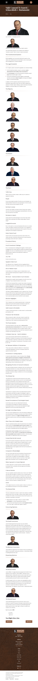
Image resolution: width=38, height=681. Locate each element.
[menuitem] (7, 679)
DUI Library (19, 659)
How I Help (19, 654)
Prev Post (9, 621)
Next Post (29, 621)
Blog (19, 661)
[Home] (19, 2)
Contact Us (19, 663)
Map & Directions (19, 645)
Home (19, 650)
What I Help (19, 657)
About (19, 652)
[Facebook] (20, 668)
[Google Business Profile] (17, 668)
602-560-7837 (19, 636)
